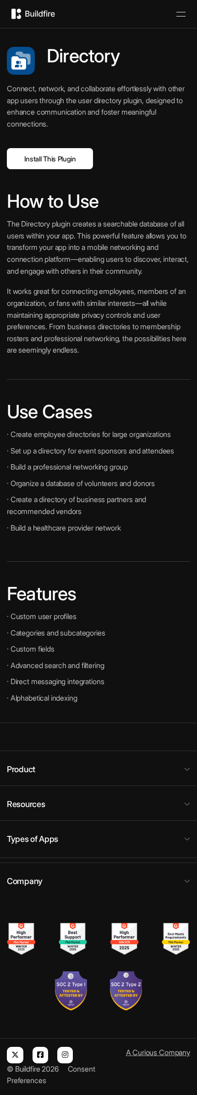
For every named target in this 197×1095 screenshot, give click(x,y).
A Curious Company (158, 1052)
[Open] (181, 14)
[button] (98, 769)
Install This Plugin (50, 159)
